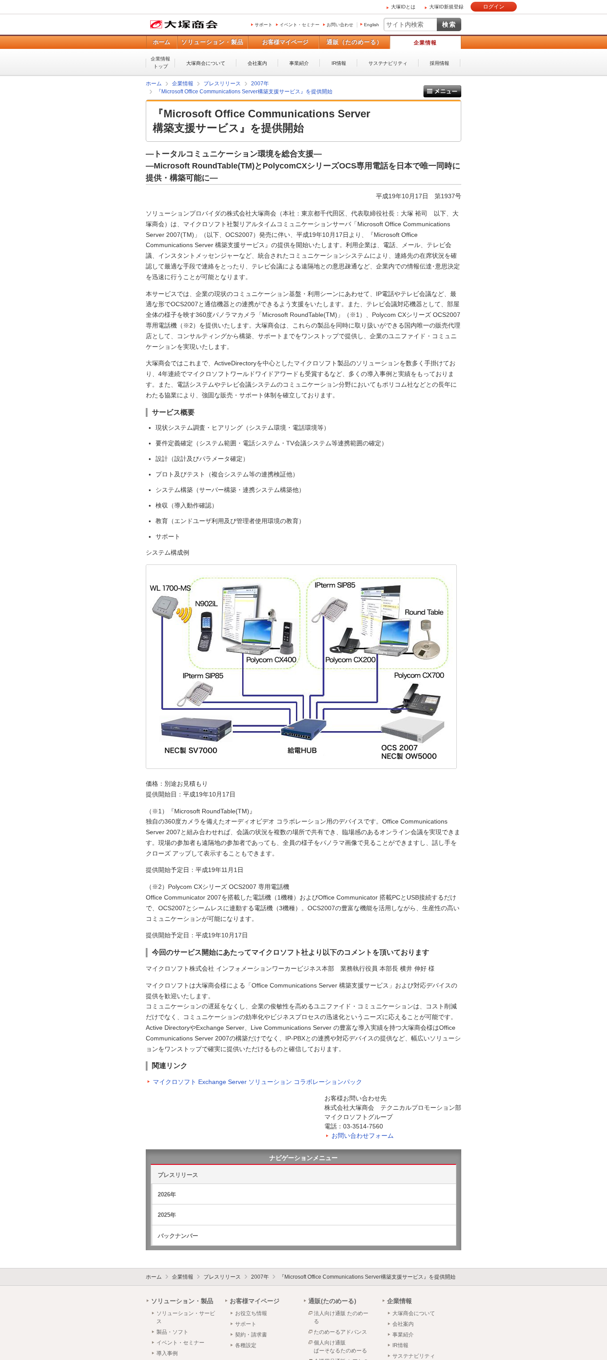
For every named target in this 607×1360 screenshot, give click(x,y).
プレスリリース (178, 1175)
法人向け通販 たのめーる (341, 1317)
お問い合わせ (340, 24)
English (371, 24)
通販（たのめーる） (355, 42)
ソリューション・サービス (185, 1317)
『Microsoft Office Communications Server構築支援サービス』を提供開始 (367, 1277)
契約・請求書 (251, 1335)
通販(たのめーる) (332, 1300)
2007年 (260, 1277)
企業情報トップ (160, 62)
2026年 (167, 1194)
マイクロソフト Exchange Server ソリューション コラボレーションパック (257, 1081)
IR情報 (338, 63)
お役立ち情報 (251, 1313)
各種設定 (245, 1345)
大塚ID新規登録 (446, 6)
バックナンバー (178, 1235)
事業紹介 (299, 63)
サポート (263, 24)
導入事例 (167, 1353)
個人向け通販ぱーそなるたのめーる (340, 1347)
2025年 (167, 1215)
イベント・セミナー (299, 24)
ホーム (161, 42)
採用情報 (439, 63)
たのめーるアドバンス (340, 1332)
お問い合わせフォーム (362, 1135)
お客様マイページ (285, 42)
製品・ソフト (172, 1332)
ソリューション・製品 (212, 42)
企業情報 (425, 43)
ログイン (493, 7)
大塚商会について (205, 63)
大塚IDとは (403, 6)
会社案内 (257, 63)
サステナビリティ (387, 63)
